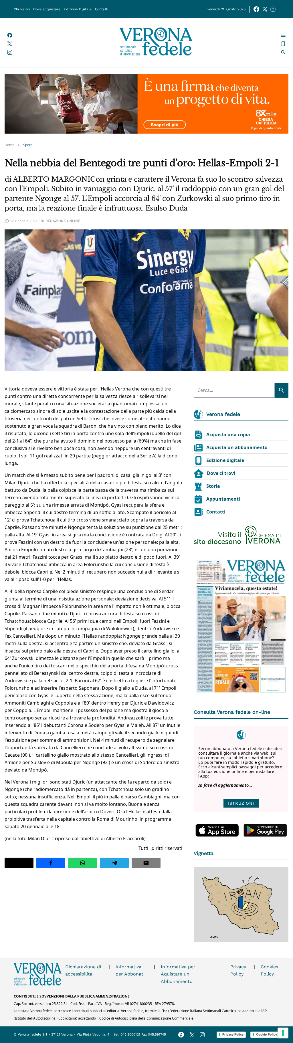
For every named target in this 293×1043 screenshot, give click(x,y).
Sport (27, 145)
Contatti (101, 9)
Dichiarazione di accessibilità (83, 970)
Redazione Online (62, 221)
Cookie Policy (266, 1034)
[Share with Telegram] (114, 863)
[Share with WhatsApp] (82, 863)
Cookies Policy (269, 970)
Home (9, 145)
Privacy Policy (238, 970)
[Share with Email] (146, 863)
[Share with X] (19, 863)
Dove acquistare (46, 9)
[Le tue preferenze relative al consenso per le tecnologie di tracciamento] (283, 1033)
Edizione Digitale (78, 9)
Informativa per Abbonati (130, 970)
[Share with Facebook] (50, 863)
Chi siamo (22, 9)
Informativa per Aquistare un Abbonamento (178, 974)
